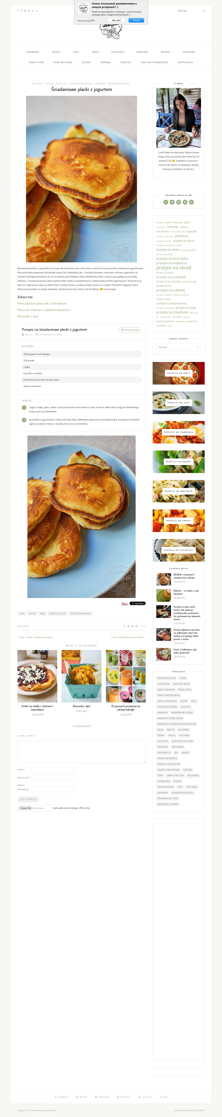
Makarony (33, 51)
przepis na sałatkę (170, 290)
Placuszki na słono (182, 741)
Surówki (105, 62)
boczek (159, 222)
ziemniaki (161, 325)
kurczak (172, 227)
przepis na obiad (173, 267)
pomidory (181, 236)
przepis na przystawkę (168, 281)
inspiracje (178, 222)
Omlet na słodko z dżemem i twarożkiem (37, 707)
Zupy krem (191, 787)
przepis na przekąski (171, 277)
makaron (184, 227)
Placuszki (118, 51)
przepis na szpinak (181, 295)
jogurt (32, 613)
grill (194, 701)
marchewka (162, 231)
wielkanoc (180, 321)
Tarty (160, 775)
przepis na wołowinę (165, 308)
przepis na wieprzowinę (171, 303)
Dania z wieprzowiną (168, 695)
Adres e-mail (23, 777)
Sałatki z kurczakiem (168, 764)
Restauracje (164, 752)
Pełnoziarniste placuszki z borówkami (42, 303)
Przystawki (178, 747)
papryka (192, 231)
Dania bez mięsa (63, 62)
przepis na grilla (188, 250)
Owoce (49, 83)
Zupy (76, 51)
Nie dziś (116, 20)
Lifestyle (125, 62)
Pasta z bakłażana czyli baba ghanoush (185, 651)
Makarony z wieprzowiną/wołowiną (176, 724)
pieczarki (169, 236)
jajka (21, 613)
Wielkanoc (193, 775)
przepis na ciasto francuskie (168, 245)
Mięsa (95, 51)
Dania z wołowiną (167, 701)
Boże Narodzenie (166, 678)
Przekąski (189, 51)
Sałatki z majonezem (168, 770)
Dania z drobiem (166, 689)
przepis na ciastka (164, 241)
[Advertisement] (178, 940)
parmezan (160, 236)
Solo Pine (200, 1110)
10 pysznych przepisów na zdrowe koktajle (125, 707)
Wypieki (165, 51)
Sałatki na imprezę (167, 758)
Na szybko (37, 83)
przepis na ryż (163, 285)
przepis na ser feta (163, 295)
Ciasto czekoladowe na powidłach (127, 637)
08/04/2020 (23, 626)
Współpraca (185, 62)
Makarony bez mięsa (182, 712)
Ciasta (183, 678)
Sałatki (56, 51)
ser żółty (177, 316)
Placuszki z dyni (27, 316)
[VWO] (91, 20)
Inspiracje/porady (167, 707)
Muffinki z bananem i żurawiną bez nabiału (184, 576)
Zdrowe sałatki (165, 787)
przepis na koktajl (164, 254)
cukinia (168, 222)
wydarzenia (192, 321)
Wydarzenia (163, 781)
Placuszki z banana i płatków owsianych (43, 309)
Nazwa (21, 769)
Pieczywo (184, 735)
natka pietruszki (177, 231)
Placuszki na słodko (81, 83)
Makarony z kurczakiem (170, 718)
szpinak (186, 317)
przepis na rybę (189, 281)
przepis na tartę (163, 299)
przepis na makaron (171, 263)
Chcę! (136, 20)
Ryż (176, 752)
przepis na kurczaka (172, 258)
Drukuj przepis (131, 329)
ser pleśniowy (165, 317)
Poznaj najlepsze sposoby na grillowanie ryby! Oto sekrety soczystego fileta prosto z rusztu (187, 634)
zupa (169, 325)
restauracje (194, 312)
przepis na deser (168, 249)
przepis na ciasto (183, 241)
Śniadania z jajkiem (167, 804)
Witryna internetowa (22, 787)
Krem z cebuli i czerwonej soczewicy (36, 637)
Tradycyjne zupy (175, 775)
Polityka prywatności (154, 62)
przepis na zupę (186, 308)
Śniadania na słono (167, 798)
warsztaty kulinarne (165, 321)
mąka (42, 613)
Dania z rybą (36, 62)
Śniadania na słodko (119, 83)
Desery (86, 62)
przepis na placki (57, 613)
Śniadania (142, 51)
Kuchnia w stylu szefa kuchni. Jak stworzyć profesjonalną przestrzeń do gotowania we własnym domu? (187, 613)
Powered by (83, 20)
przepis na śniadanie (81, 613)
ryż (157, 317)
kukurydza (161, 227)
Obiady (161, 735)
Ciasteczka (163, 684)
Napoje (171, 729)
